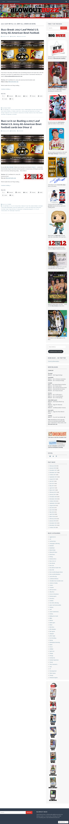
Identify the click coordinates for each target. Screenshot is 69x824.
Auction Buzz (53, 541)
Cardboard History (54, 578)
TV (50, 668)
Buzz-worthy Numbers (55, 574)
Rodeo (51, 644)
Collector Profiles (54, 583)
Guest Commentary (54, 611)
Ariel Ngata (40, 205)
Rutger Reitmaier (12, 209)
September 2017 (53, 477)
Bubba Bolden (10, 207)
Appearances (53, 537)
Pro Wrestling (53, 638)
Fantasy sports (53, 596)
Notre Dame (21, 112)
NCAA (11, 112)
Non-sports (52, 631)
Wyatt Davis (17, 210)
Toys (51, 666)
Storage (51, 655)
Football (9, 107)
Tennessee (3, 114)
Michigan (3, 112)
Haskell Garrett (20, 207)
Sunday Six (52, 657)
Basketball (52, 548)
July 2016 (52, 507)
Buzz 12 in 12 (4, 204)
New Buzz (52, 627)
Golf (50, 609)
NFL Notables (53, 629)
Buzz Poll (52, 569)
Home (3, 1)
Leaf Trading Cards (31, 111)
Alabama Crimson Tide (25, 205)
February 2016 (53, 518)
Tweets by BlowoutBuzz (53, 361)
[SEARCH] (66, 1)
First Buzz (52, 598)
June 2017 (52, 483)
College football (28, 109)
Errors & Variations (54, 594)
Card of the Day (53, 576)
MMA (51, 618)
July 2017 (52, 481)
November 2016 (53, 499)
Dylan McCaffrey (7, 111)
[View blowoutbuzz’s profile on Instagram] (56, 456)
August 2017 (52, 479)
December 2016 (53, 496)
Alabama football (34, 205)
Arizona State (3, 207)
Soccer (51, 646)
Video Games (53, 673)
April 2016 (52, 514)
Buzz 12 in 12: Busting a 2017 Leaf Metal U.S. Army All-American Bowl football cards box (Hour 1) (21, 124)
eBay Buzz (52, 591)
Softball (51, 649)
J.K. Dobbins (13, 111)
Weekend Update (54, 677)
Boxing (51, 556)
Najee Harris (7, 112)
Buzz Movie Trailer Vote (55, 567)
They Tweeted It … (54, 664)
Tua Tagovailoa (8, 114)
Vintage (51, 675)
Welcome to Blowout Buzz (13, 1)
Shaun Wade (36, 112)
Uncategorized (53, 671)
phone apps (52, 635)
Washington (12, 210)
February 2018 (53, 466)
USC (8, 210)
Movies (51, 620)
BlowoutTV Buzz (53, 552)
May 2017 (52, 485)
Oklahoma (31, 112)
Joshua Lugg (24, 111)
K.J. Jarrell (26, 207)
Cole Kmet (15, 207)
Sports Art (52, 651)
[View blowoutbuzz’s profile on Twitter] (53, 456)
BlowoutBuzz (13, 36)
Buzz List (52, 565)
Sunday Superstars (54, 660)
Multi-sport (52, 622)
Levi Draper (37, 111)
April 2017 (52, 488)
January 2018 (53, 468)
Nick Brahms (15, 112)
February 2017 (53, 492)
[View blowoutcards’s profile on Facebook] (50, 456)
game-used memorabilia (55, 605)
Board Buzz (52, 554)
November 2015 (53, 525)
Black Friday (52, 550)
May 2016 (52, 512)
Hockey (51, 613)
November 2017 (53, 472)
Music (51, 624)
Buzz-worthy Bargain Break (56, 572)
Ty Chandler (14, 114)
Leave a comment (22, 36)
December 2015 (53, 523)
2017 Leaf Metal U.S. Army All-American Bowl (11, 109)
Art (50, 539)
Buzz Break (4, 107)
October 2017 (53, 474)
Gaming (51, 607)
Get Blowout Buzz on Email (55, 351)
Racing (51, 640)
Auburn (22, 109)
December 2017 (53, 470)
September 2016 (53, 503)
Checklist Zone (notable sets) (56, 580)
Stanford (40, 112)
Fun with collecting (54, 602)
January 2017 (53, 494)
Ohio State (26, 112)
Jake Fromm (18, 111)
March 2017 (52, 490)
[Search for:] (54, 28)
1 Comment (20, 130)
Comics (51, 585)
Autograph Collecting (55, 543)
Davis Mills (33, 109)
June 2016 (52, 509)
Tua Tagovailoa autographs (27, 209)
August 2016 (52, 505)
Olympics (52, 633)
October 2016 (53, 501)
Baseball (52, 545)
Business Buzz (53, 558)
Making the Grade (54, 616)
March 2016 (52, 516)
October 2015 (53, 527)
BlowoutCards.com (13, 81)
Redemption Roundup (55, 642)
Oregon (7, 209)
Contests (52, 587)
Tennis (51, 662)
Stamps (51, 653)
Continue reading (6, 89)
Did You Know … (53, 589)
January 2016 (53, 520)
